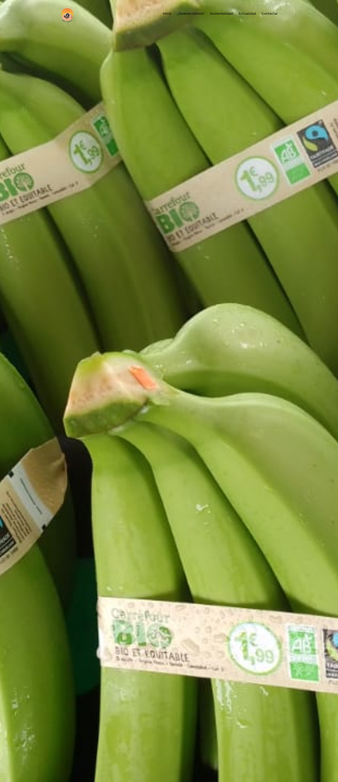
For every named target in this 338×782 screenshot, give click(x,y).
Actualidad (247, 13)
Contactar (270, 13)
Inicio (167, 13)
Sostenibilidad (221, 13)
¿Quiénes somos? (190, 13)
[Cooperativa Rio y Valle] (67, 13)
